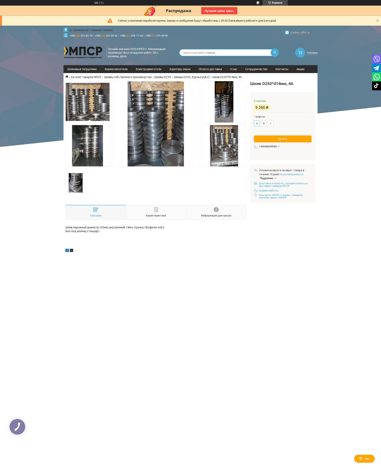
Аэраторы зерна (179, 69)
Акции (300, 69)
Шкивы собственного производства (128, 77)
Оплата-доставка (210, 69)
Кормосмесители (116, 69)
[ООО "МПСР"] (83, 52)
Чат (367, 458)
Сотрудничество (256, 69)
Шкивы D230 (162, 77)
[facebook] (67, 251)
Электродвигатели (148, 69)
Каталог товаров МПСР (86, 77)
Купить (282, 138)
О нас (233, 69)
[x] (71, 251)
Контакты (282, 69)
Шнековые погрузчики (82, 69)
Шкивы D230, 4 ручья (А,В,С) (192, 77)
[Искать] (275, 52)
